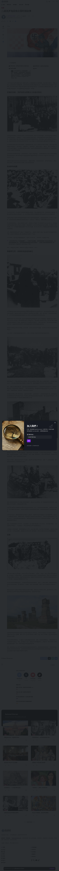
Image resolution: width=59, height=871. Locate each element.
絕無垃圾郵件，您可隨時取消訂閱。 (33, 445)
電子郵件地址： (30, 434)
